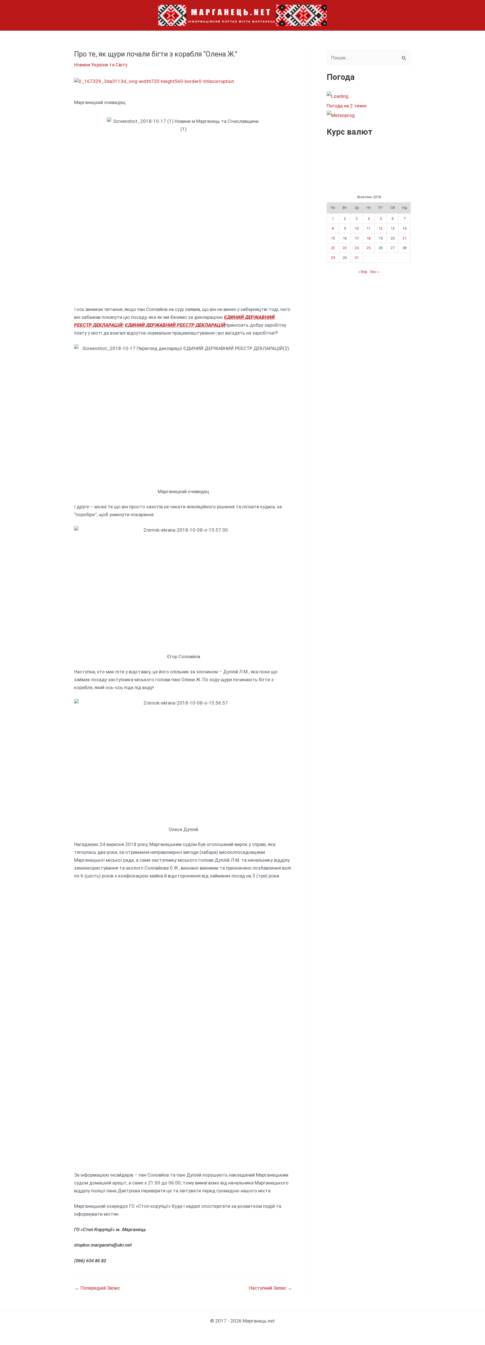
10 (357, 228)
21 (404, 238)
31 (357, 258)
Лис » (374, 272)
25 (368, 248)
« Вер (362, 272)
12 (381, 228)
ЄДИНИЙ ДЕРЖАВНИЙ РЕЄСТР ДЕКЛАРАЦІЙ (175, 325)
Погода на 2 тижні (347, 106)
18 (368, 238)
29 (333, 258)
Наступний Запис (270, 1288)
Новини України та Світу (100, 64)
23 (345, 248)
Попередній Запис (97, 1288)
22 (333, 248)
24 (357, 248)
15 (333, 238)
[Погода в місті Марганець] (368, 96)
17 (357, 238)
